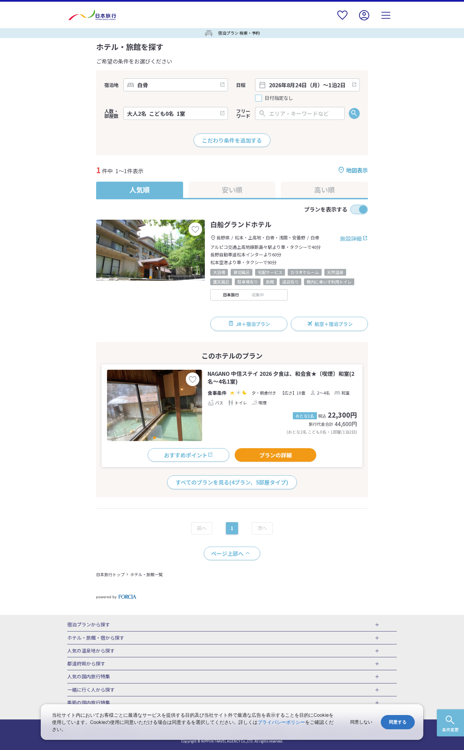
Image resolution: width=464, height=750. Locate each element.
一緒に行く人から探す (91, 690)
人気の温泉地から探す (91, 651)
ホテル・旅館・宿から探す (95, 638)
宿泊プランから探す (88, 625)
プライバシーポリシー (281, 722)
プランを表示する (325, 209)
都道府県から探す (86, 664)
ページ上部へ (227, 553)
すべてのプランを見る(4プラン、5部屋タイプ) (232, 482)
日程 (241, 85)
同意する (398, 722)
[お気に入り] (342, 19)
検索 (354, 113)
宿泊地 (111, 85)
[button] (150, 277)
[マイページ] (364, 19)
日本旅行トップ (110, 574)
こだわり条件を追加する (232, 140)
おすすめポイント (186, 455)
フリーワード (243, 113)
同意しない (361, 722)
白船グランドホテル (240, 224)
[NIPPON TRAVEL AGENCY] (95, 15)
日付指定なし (279, 98)
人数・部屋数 (111, 113)
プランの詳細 (275, 455)
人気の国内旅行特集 (88, 677)
